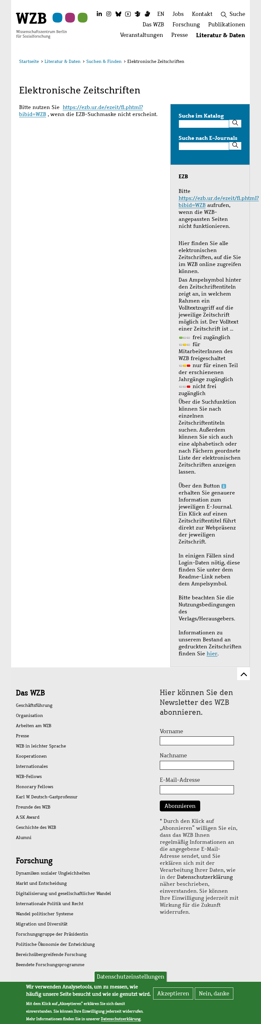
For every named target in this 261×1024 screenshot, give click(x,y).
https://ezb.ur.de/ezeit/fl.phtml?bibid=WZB (81, 111)
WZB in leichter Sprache (41, 746)
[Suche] (235, 123)
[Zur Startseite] (41, 25)
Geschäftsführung (34, 705)
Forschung (34, 861)
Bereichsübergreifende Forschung (51, 955)
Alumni (24, 838)
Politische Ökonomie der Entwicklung (55, 944)
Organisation (29, 716)
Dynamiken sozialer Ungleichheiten (53, 873)
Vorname (171, 731)
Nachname (173, 755)
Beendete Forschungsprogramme (50, 965)
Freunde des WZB (33, 807)
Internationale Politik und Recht (49, 904)
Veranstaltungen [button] (143, 36)
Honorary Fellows (34, 787)
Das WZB (30, 693)
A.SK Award (27, 817)
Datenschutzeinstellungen (130, 976)
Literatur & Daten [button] (222, 36)
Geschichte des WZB (36, 827)
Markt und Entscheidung (41, 883)
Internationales (32, 766)
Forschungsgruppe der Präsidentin (52, 934)
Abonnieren (180, 806)
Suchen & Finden (104, 61)
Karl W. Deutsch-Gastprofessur (47, 797)
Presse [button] (181, 36)
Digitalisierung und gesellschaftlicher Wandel (63, 894)
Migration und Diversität (41, 924)
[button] (238, 62)
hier (212, 653)
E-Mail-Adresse (180, 780)
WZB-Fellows (29, 777)
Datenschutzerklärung (205, 877)
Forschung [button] (188, 26)
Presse (22, 736)
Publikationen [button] (228, 26)
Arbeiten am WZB (33, 726)
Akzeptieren (173, 993)
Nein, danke (214, 993)
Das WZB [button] (155, 26)
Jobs (178, 14)
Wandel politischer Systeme (44, 914)
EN (160, 14)
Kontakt (202, 14)
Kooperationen (31, 756)
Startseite (29, 61)
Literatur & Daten (63, 61)
